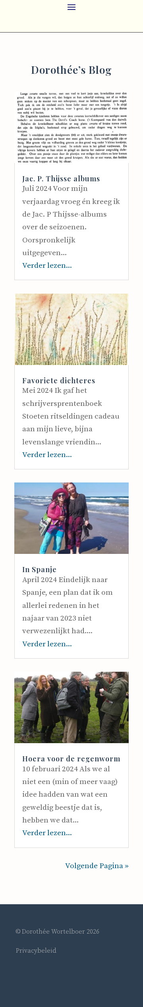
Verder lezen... (47, 265)
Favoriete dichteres (58, 380)
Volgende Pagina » (97, 866)
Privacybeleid (36, 951)
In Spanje (39, 569)
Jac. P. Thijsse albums (61, 178)
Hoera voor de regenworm (71, 758)
